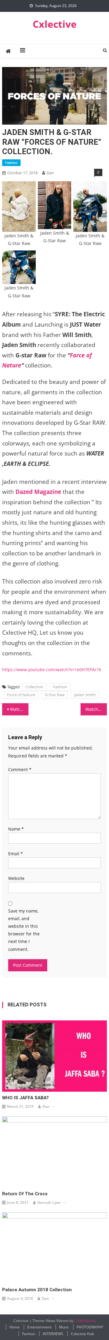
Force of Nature (21, 694)
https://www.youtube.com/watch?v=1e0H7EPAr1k (51, 669)
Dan (50, 172)
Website (16, 878)
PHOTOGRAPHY (90, 1327)
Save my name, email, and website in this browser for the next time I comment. (24, 930)
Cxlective (55, 23)
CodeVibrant (84, 1320)
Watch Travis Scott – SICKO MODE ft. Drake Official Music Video (96, 709)
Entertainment (39, 1327)
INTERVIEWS (53, 1333)
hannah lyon (49, 1202)
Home (14, 1327)
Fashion (11, 162)
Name (16, 829)
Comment (19, 769)
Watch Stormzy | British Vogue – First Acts (19, 709)
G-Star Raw (54, 694)
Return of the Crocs (25, 1193)
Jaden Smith (85, 694)
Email (15, 853)
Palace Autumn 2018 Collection (37, 1289)
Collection (34, 686)
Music (64, 1327)
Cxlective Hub (82, 1333)
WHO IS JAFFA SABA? (25, 1098)
